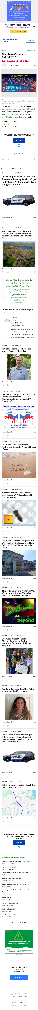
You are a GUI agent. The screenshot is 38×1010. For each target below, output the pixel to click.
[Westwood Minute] (17, 26)
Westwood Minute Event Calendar (13, 857)
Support (31, 40)
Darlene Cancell (7, 217)
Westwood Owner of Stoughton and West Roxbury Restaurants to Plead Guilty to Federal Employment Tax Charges (18, 544)
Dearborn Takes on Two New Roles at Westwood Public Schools (18, 690)
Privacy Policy (23, 1005)
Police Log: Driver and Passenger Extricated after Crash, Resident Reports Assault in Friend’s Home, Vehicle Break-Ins (17, 738)
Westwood (5, 173)
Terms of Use (15, 1005)
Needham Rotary (12, 65)
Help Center (23, 996)
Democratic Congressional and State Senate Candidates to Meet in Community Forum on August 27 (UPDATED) (18, 397)
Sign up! (19, 140)
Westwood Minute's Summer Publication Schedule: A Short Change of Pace (19, 447)
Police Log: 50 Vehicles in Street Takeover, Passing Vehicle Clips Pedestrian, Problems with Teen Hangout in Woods (19, 180)
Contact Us (14, 996)
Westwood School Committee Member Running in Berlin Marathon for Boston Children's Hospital (16, 642)
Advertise (19, 977)
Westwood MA (31, 50)
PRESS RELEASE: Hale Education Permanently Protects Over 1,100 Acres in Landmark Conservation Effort (17, 234)
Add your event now (19, 922)
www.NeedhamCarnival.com (13, 117)
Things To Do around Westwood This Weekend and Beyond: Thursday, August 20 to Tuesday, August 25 (19, 593)
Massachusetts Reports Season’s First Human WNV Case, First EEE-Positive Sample (17, 495)
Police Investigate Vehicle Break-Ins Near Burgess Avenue (18, 786)
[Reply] (8, 159)
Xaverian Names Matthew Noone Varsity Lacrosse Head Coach (17, 350)
